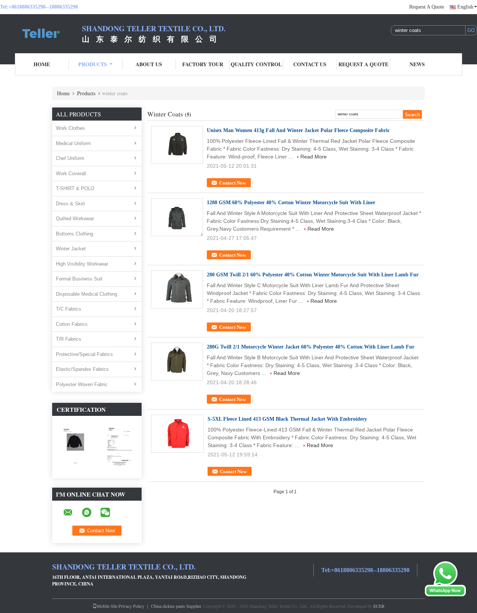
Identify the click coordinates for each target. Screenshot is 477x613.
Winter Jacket (71, 248)
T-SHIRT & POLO (75, 188)
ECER (379, 606)
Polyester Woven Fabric (82, 384)
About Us (149, 64)
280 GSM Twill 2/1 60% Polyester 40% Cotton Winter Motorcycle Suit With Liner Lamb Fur (312, 274)
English (465, 7)
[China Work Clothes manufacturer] (41, 33)
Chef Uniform (70, 158)
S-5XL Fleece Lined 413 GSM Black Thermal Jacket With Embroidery (287, 419)
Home (42, 64)
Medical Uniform (73, 143)
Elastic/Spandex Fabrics (82, 369)
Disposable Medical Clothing (86, 294)
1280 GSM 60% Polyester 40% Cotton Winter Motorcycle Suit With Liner (291, 202)
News (417, 64)
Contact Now (232, 183)
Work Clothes (70, 128)
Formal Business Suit (79, 279)
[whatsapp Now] (445, 578)
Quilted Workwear (75, 218)
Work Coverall (71, 173)
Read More (313, 157)
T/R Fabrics (68, 339)
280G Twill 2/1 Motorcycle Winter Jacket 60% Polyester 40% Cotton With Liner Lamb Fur (310, 347)
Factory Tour (202, 64)
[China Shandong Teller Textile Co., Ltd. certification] (74, 446)
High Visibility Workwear (82, 264)
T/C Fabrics (68, 309)
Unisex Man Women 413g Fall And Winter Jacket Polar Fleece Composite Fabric (298, 130)
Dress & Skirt (70, 203)
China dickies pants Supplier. (177, 606)
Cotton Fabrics (72, 324)
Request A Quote (426, 7)
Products (92, 64)
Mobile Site (107, 606)
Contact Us (309, 64)
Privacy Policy (131, 606)
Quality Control (256, 64)
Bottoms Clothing (74, 234)
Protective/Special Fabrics (84, 354)
